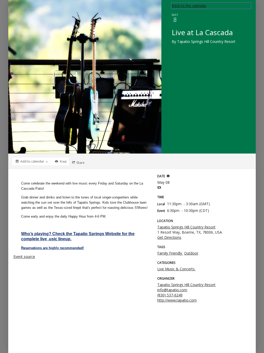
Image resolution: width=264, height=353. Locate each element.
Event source (24, 256)
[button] (168, 176)
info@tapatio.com (172, 289)
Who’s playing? (36, 234)
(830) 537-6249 (170, 295)
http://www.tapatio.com (177, 300)
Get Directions (169, 237)
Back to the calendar (189, 5)
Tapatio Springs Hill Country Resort (186, 227)
